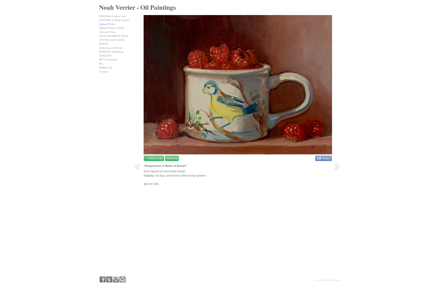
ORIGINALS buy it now (112, 16)
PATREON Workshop (111, 51)
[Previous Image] (139, 166)
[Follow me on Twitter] (109, 279)
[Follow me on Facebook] (103, 279)
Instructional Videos (110, 47)
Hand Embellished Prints (113, 35)
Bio (101, 63)
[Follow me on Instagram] (122, 279)
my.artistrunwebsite (326, 280)
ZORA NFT (105, 55)
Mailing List (105, 67)
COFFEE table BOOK (112, 40)
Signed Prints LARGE (112, 28)
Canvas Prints (107, 32)
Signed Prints (107, 24)
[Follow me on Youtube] (116, 279)
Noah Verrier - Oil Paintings (137, 7)
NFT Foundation (108, 59)
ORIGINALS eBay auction (114, 20)
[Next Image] (338, 166)
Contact (103, 71)
